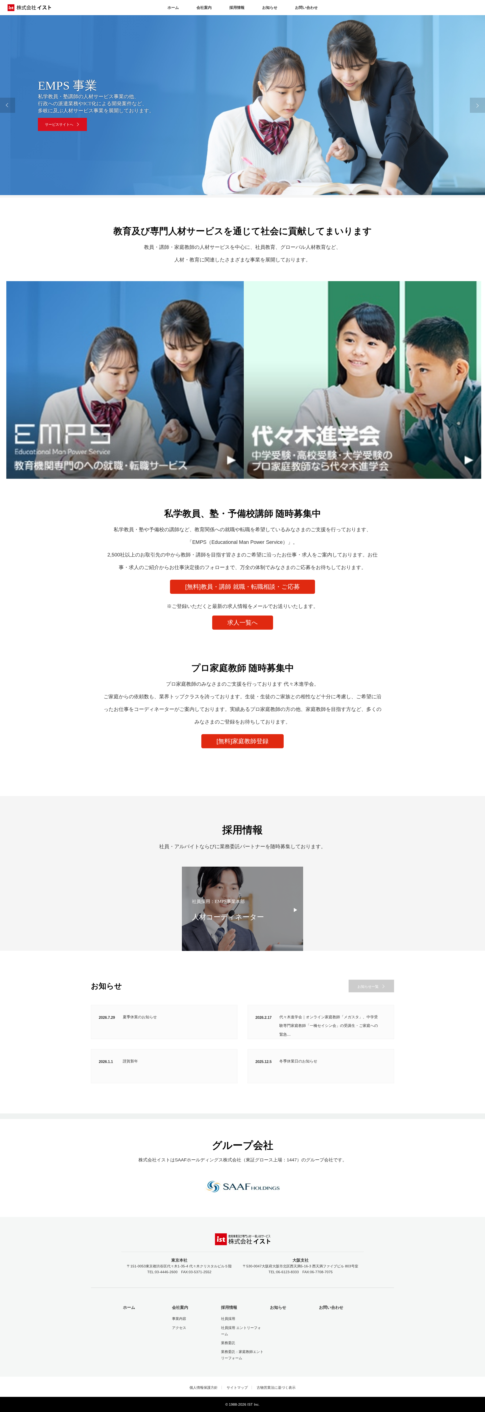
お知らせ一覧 (368, 986)
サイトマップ (237, 1387)
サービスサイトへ (59, 124)
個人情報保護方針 (203, 1387)
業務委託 (228, 1343)
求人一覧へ (242, 622)
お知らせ (269, 7)
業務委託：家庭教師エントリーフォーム (242, 1355)
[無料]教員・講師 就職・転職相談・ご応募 (242, 586)
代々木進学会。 (301, 684)
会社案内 (204, 7)
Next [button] (477, 105)
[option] (242, 105)
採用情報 (237, 7)
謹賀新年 (130, 1061)
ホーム (173, 7)
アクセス (179, 1328)
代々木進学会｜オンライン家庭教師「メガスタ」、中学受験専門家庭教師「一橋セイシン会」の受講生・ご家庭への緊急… (328, 1025)
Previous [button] (7, 105)
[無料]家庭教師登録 (242, 741)
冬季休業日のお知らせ (298, 1061)
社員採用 (228, 1319)
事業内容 (179, 1319)
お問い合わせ (306, 7)
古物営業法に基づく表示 (276, 1387)
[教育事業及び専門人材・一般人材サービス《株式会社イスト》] (242, 1241)
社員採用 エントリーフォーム (241, 1331)
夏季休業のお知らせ (140, 1017)
